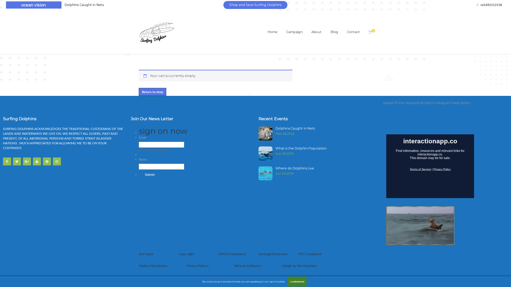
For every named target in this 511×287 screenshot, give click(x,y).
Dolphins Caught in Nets (84, 5)
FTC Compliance (310, 254)
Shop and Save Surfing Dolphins (255, 5)
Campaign (294, 32)
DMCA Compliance (232, 254)
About (316, 32)
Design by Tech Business (299, 265)
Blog (334, 32)
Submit (150, 175)
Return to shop (152, 92)
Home (272, 32)
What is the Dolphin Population (301, 148)
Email (142, 138)
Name (143, 159)
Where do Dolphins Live (294, 168)
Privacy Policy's (198, 265)
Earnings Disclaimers (273, 254)
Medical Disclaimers (153, 265)
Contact (353, 32)
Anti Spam (146, 254)
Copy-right (186, 254)
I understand (297, 281)
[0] (370, 32)
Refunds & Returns (248, 265)
